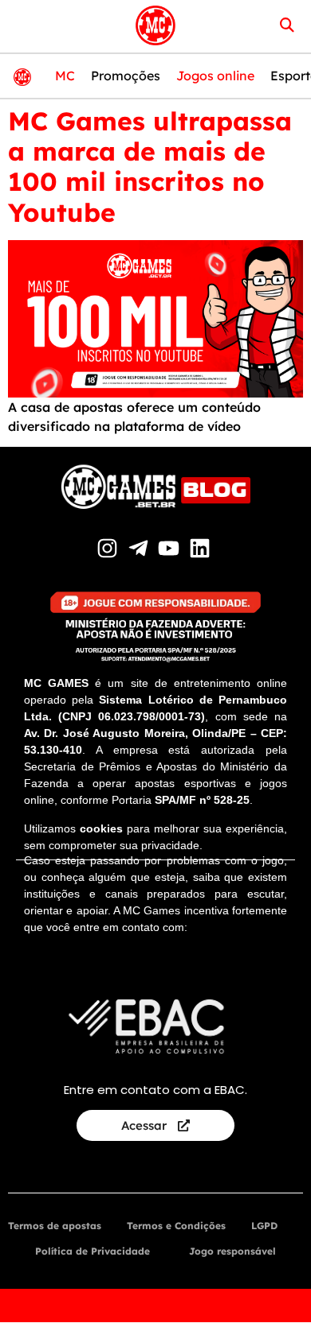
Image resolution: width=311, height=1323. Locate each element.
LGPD (264, 1226)
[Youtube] (171, 548)
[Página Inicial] (155, 25)
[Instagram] (109, 548)
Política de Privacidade (92, 1251)
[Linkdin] (202, 548)
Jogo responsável (232, 1251)
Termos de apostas (54, 1226)
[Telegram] (140, 548)
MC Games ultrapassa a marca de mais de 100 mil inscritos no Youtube (150, 166)
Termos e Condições (176, 1226)
